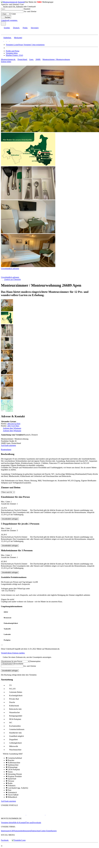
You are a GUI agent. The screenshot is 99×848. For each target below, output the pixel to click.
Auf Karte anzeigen (8, 445)
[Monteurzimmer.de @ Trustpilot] (19, 840)
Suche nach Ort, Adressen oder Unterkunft (19, 7)
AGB (11, 831)
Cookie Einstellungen (48, 831)
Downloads (36, 823)
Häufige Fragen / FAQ (14, 55)
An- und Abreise (30, 11)
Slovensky (35, 28)
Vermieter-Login (12, 45)
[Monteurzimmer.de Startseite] (13, 2)
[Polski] (7, 41)
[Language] (3, 24)
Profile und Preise (12, 51)
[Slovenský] (10, 41)
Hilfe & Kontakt (19, 823)
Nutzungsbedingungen (22, 831)
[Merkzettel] (18, 20)
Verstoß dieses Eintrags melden (13, 653)
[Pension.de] (35, 814)
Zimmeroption (35, 661)
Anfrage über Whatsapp (12, 428)
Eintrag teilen (6, 62)
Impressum (5, 831)
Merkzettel (18, 38)
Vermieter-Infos (12, 53)
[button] (4, 33)
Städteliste (7, 38)
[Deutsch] (4, 41)
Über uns (28, 823)
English (7, 28)
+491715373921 (13, 426)
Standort (27, 9)
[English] (2, 41)
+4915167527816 (13, 424)
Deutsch (16, 28)
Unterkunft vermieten (9, 20)
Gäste (13, 14)
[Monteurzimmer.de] (13, 814)
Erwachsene (18, 664)
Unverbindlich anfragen (10, 269)
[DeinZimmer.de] (58, 814)
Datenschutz (35, 831)
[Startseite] (13, 275)
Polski (25, 28)
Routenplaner (6, 449)
